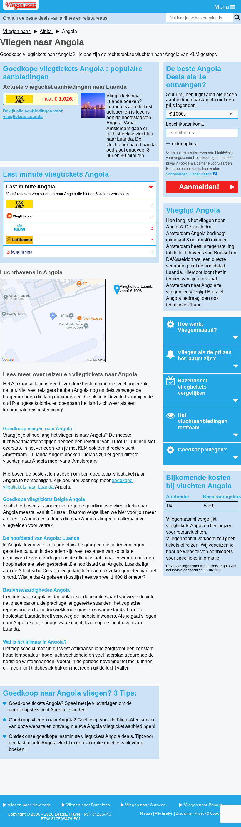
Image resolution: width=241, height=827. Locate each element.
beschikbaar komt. (185, 123)
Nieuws (146, 813)
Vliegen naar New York (29, 805)
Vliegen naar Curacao (145, 805)
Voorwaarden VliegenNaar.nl (189, 174)
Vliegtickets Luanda (136, 286)
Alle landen (164, 813)
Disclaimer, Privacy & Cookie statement (207, 813)
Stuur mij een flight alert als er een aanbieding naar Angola (201, 97)
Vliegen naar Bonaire (203, 805)
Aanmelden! (199, 187)
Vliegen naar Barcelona (88, 805)
